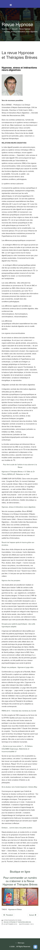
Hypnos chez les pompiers (11, 580)
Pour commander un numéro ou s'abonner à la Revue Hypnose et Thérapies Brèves (20, 881)
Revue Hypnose (24, 29)
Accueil (14, 29)
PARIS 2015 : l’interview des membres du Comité (19, 711)
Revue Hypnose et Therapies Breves (17, 922)
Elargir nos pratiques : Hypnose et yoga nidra (17, 667)
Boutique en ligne (20, 871)
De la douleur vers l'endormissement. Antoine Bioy (19, 787)
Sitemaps (20, 943)
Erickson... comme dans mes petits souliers (17, 828)
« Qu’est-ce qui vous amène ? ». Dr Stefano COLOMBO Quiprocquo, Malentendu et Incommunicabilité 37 (17, 749)
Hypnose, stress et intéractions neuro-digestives (18, 507)
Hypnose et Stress (15, 909)
